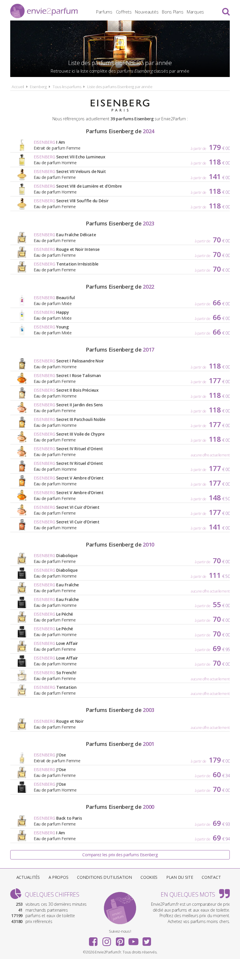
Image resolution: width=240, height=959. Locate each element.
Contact (211, 877)
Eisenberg (38, 86)
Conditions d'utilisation (104, 877)
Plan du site (179, 877)
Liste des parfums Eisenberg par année (119, 86)
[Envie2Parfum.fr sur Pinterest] (120, 940)
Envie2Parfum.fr (44, 11)
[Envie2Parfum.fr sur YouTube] (133, 940)
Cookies (148, 877)
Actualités (28, 877)
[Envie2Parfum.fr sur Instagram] (107, 940)
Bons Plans (172, 12)
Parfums (104, 12)
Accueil (18, 86)
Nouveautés (146, 12)
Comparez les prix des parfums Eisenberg (119, 854)
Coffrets (124, 12)
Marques (195, 12)
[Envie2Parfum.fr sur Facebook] (93, 940)
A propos (58, 877)
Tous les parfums (67, 86)
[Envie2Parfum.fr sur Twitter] (147, 940)
